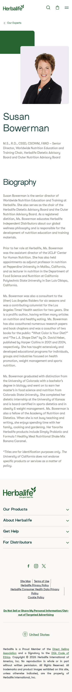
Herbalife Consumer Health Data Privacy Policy (35, 591)
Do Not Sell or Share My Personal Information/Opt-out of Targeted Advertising (36, 612)
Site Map (25, 581)
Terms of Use (41, 581)
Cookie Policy (36, 597)
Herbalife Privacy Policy (35, 585)
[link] (66, 7)
